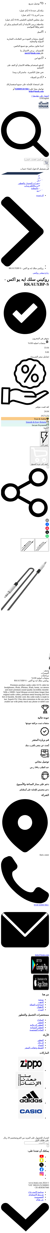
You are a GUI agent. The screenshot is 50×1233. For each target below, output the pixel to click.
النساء (41, 1045)
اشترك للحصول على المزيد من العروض (32, 1138)
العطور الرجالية (37, 1025)
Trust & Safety (40, 419)
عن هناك (40, 1199)
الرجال (41, 1043)
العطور (40, 1022)
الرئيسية (40, 195)
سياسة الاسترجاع (36, 1192)
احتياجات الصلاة (37, 1005)
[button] (25, 581)
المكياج (40, 1020)
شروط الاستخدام (36, 1194)
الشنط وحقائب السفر (34, 1048)
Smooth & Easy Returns (36, 422)
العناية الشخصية (37, 1030)
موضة (41, 1000)
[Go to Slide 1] (42, 545)
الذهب (41, 1002)
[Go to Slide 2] (28, 545)
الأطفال (40, 1007)
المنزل (41, 1010)
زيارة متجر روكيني (41, 273)
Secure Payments (39, 425)
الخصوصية (39, 1197)
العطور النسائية (37, 1027)
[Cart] (46, 163)
